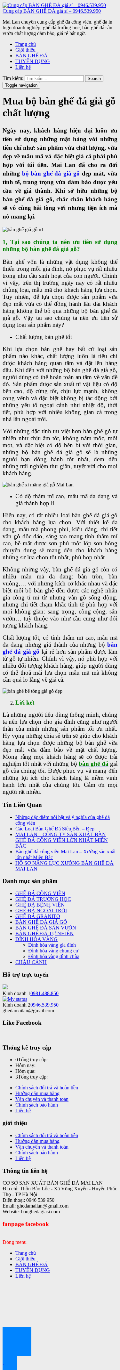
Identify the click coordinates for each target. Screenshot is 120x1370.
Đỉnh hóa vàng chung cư (53, 950)
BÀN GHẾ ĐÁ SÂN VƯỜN (45, 927)
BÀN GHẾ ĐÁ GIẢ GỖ (41, 922)
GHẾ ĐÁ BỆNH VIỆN (40, 904)
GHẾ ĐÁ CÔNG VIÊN (40, 893)
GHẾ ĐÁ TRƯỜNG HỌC (43, 899)
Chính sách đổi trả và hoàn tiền (46, 1087)
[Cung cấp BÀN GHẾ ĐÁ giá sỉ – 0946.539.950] (54, 5)
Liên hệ (23, 67)
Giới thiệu (25, 50)
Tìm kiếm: (13, 78)
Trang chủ (25, 44)
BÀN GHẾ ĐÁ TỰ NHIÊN (44, 933)
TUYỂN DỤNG (32, 61)
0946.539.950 (44, 1005)
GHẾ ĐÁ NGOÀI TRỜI (41, 910)
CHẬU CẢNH (31, 962)
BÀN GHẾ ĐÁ (31, 55)
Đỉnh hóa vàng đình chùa (53, 956)
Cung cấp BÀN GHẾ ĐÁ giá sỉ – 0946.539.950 (52, 11)
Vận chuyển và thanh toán (41, 1099)
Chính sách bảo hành (36, 1105)
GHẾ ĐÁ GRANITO (37, 916)
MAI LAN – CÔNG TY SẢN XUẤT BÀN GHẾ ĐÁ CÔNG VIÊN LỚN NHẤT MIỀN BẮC (61, 840)
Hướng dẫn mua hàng (37, 1093)
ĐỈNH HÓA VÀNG (36, 939)
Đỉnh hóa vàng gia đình (52, 945)
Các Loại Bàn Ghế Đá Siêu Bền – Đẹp (54, 828)
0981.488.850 (44, 993)
